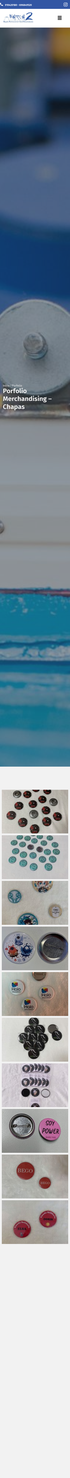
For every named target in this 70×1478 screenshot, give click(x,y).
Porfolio (17, 386)
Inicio (6, 386)
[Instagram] (65, 4)
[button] (59, 18)
